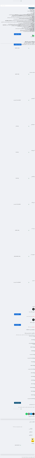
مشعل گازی (19, 16)
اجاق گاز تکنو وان (21, 20)
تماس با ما (25, 31)
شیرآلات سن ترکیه (25, 24)
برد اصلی (28, 28)
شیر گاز (23, 28)
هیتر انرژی (23, 15)
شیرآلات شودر (17, 24)
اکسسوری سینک (25, 22)
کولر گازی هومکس (18, 17)
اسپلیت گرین (14, 17)
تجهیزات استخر (33, 13)
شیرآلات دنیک (10, 24)
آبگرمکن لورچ (13, 15)
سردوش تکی (13, 25)
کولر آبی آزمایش (21, 18)
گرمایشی (33, 98)
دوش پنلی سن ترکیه (28, 25)
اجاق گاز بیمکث (17, 20)
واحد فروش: (30, 431)
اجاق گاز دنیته (25, 20)
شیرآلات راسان (30, 24)
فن (15, 28)
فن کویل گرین (30, 19)
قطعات (34, 12)
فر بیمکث (23, 23)
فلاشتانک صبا (23, 26)
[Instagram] (33, 414)
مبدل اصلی (25, 28)
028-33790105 (32, 36)
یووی (20, 30)
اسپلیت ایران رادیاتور (9, 17)
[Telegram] (31, 414)
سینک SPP (33, 22)
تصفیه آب (33, 254)
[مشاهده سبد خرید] (33, 35)
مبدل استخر (25, 30)
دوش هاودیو (18, 25)
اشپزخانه (33, 150)
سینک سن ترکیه (30, 22)
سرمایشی (33, 124)
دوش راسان (16, 25)
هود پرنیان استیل (31, 21)
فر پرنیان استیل (26, 23)
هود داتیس (18, 21)
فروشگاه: (31, 428)
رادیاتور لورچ (13, 14)
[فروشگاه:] (33, 429)
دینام (26, 29)
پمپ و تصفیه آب (32, 11)
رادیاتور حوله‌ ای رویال (20, 14)
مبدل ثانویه (20, 28)
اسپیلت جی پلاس (22, 17)
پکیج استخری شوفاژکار (15, 16)
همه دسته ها (32, 72)
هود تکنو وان (24, 21)
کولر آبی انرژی (25, 18)
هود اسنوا (27, 21)
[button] (17, 45)
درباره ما (28, 31)
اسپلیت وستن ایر (27, 17)
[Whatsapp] (26, 414)
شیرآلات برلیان (14, 24)
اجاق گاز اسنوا (13, 20)
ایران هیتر (26, 15)
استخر (33, 280)
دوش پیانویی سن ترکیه (23, 25)
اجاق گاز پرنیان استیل (29, 20)
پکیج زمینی (27, 16)
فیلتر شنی (29, 30)
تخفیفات (33, 31)
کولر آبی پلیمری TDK (29, 18)
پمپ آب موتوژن (30, 27)
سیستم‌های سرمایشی (32, 9)
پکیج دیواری (30, 16)
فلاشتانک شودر (19, 26)
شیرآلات (33, 202)
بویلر (11, 16)
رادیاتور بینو (10, 14)
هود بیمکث (21, 21)
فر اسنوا (30, 23)
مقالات (30, 31)
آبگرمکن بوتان (17, 15)
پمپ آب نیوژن (26, 27)
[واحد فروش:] (33, 432)
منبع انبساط (17, 28)
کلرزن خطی (23, 30)
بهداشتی (33, 176)
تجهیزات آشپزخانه (32, 10)
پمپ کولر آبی (28, 29)
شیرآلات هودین (21, 24)
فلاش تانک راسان (27, 26)
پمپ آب (33, 228)
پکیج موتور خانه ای (23, 16)
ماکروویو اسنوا (20, 23)
